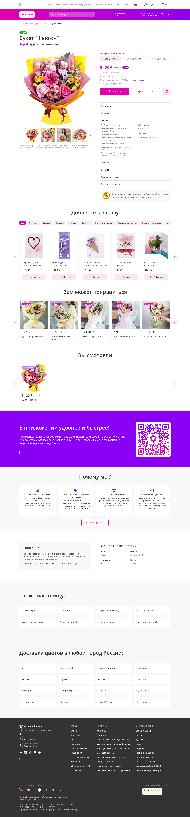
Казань (101, 679)
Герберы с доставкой (146, 622)
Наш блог (76, 761)
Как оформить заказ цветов (111, 757)
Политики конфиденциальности (113, 739)
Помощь (117, 4)
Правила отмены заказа (109, 766)
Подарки (140, 748)
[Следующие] (90, 135)
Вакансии (76, 770)
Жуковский (141, 690)
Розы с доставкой (68, 622)
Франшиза (76, 752)
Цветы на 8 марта (144, 757)
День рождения (143, 730)
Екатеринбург (67, 690)
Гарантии (73, 4)
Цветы (139, 735)
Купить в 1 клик (145, 91)
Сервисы (126, 4)
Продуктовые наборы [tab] (151, 223)
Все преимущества (95, 522)
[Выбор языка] (135, 4)
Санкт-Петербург (68, 667)
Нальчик (102, 690)
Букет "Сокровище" (92, 320)
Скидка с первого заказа (109, 761)
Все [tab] (22, 223)
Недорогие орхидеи (108, 622)
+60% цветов (157, 58)
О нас (50, 4)
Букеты (139, 739)
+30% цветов (132, 58)
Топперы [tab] (86, 223)
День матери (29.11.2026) (148, 766)
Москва (25, 679)
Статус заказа (153, 4)
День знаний (136, 555)
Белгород (141, 679)
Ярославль (141, 667)
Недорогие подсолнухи (109, 610)
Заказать (117, 91)
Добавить (35, 277)
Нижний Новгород (107, 667)
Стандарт (109, 58)
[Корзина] (169, 14)
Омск (24, 667)
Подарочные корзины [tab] (127, 223)
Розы (138, 744)
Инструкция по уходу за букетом (113, 748)
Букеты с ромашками (32, 622)
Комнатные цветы (145, 752)
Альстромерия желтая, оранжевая (116, 147)
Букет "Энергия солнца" (33, 320)
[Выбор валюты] (140, 4)
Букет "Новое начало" (124, 320)
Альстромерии (28, 610)
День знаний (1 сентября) (148, 770)
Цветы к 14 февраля (145, 761)
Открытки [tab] (33, 223)
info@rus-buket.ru (30, 746)
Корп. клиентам (97, 4)
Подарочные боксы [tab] (103, 223)
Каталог (29, 14)
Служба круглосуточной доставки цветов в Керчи (44, 797)
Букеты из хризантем (146, 610)
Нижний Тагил (105, 702)
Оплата (65, 4)
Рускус (140, 128)
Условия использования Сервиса (113, 744)
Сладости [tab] (60, 223)
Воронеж (64, 679)
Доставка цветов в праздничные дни (113, 772)
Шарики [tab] (46, 223)
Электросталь (28, 702)
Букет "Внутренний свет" (61, 322)
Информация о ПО (80, 766)
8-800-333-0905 (29, 739)
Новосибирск (143, 702)
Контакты (109, 4)
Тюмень (64, 702)
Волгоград (26, 690)
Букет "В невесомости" (155, 320)
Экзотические (67, 610)
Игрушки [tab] (73, 223)
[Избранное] (162, 14)
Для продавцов (84, 4)
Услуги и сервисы (80, 757)
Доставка (57, 4)
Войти (168, 4)
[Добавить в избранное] (166, 91)
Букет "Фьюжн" (31, 383)
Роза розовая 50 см (109, 143)
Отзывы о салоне (105, 752)
